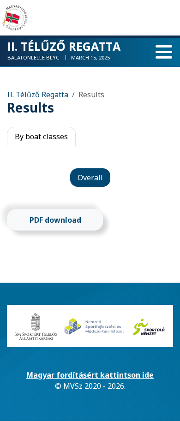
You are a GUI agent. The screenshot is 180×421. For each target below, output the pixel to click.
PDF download (55, 220)
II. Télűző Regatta (37, 94)
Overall (90, 177)
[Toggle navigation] (164, 52)
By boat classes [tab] (41, 136)
